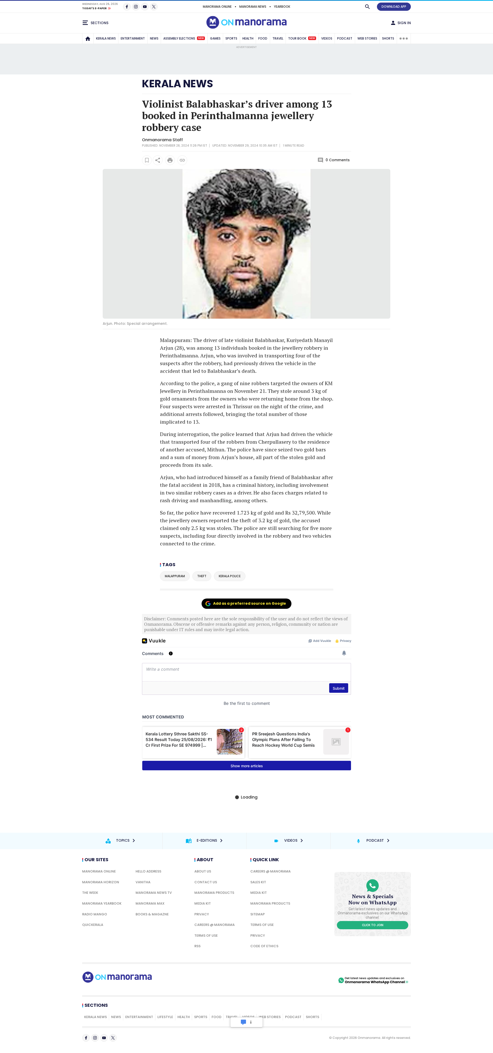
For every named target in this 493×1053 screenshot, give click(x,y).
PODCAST (344, 38)
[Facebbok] (86, 1038)
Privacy (201, 914)
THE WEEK (90, 892)
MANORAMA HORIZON (100, 882)
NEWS (154, 38)
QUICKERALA (92, 924)
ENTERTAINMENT (133, 38)
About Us (202, 871)
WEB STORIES (367, 38)
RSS (197, 946)
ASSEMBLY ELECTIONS (183, 38)
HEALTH (247, 38)
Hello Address (148, 871)
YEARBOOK (282, 6)
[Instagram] (136, 7)
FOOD (262, 38)
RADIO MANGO (94, 914)
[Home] (87, 38)
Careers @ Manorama (214, 924)
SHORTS (388, 38)
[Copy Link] (182, 160)
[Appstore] (319, 980)
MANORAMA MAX (150, 903)
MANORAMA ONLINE (217, 6)
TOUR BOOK (301, 38)
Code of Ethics (264, 946)
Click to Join (372, 925)
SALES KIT (258, 882)
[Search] (367, 6)
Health (183, 1016)
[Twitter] (154, 7)
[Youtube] (145, 7)
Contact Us (205, 882)
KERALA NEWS (106, 38)
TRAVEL (277, 38)
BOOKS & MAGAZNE (152, 914)
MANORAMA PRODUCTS (214, 892)
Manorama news (252, 6)
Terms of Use (206, 935)
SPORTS (231, 38)
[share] (158, 160)
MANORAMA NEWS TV (154, 892)
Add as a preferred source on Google (249, 603)
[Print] (170, 160)
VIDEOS (326, 38)
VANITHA (143, 882)
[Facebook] (127, 7)
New (201, 38)
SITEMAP (257, 914)
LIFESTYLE (165, 1016)
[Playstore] (283, 980)
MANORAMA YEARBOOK (101, 903)
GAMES (215, 38)
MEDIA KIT (202, 903)
